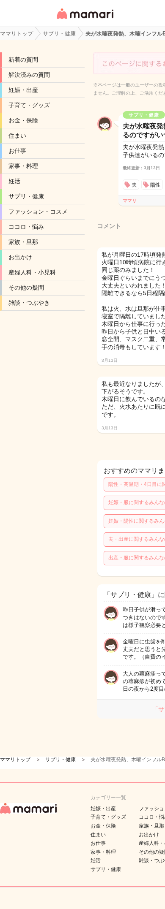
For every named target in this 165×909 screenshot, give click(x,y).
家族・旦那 (23, 242)
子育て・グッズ (29, 105)
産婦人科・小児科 (32, 272)
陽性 (155, 185)
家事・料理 (23, 166)
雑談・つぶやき (29, 302)
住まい (17, 135)
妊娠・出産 (23, 90)
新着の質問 (23, 59)
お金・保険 (23, 120)
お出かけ (20, 257)
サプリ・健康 (26, 196)
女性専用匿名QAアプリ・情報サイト (85, 19)
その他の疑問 (26, 287)
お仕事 (17, 150)
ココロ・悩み (26, 226)
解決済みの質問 (29, 74)
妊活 (14, 181)
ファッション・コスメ (38, 211)
